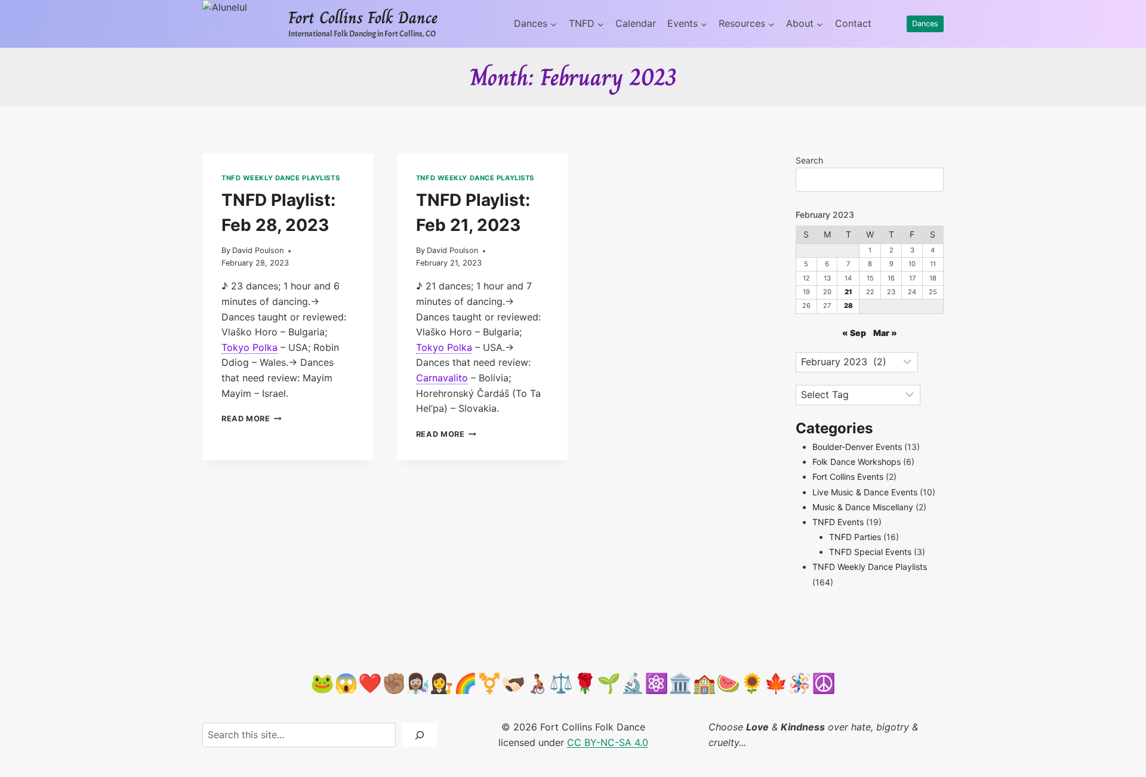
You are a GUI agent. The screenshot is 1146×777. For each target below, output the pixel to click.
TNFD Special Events (870, 552)
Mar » (885, 333)
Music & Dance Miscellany (862, 507)
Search (809, 160)
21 (848, 292)
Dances (925, 23)
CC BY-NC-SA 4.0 (607, 742)
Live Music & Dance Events (864, 492)
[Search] (420, 735)
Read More (251, 418)
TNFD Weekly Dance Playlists (280, 178)
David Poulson (258, 250)
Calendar (635, 23)
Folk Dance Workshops (856, 462)
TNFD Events (838, 522)
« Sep (854, 333)
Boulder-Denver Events (857, 447)
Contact (853, 23)
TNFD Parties (855, 537)
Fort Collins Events (847, 476)
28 (848, 305)
